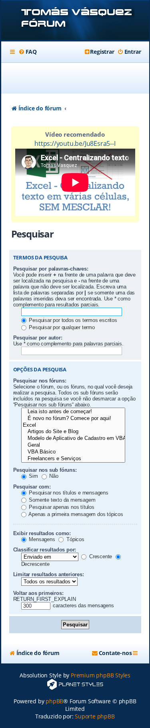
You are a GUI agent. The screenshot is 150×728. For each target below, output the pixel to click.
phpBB (54, 701)
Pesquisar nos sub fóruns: (45, 470)
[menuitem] (27, 51)
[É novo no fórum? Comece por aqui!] (73, 418)
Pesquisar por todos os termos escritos (72, 320)
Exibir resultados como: (42, 533)
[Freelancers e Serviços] (73, 458)
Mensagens (41, 539)
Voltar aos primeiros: (38, 593)
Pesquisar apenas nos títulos (61, 507)
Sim (33, 476)
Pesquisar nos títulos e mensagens (68, 493)
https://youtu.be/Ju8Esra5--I (74, 143)
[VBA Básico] (73, 452)
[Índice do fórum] (75, 20)
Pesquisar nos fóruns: (39, 381)
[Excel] (73, 425)
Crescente (100, 556)
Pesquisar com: (32, 487)
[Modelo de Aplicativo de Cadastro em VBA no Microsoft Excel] (73, 438)
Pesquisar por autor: (37, 338)
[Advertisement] (79, 78)
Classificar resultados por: (44, 550)
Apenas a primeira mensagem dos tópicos (75, 514)
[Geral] (73, 445)
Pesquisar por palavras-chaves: (50, 269)
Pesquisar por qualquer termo (61, 327)
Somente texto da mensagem (62, 500)
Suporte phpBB (94, 716)
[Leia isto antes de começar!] (73, 411)
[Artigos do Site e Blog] (73, 431)
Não (53, 476)
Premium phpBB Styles (100, 675)
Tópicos (74, 539)
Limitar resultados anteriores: (48, 574)
